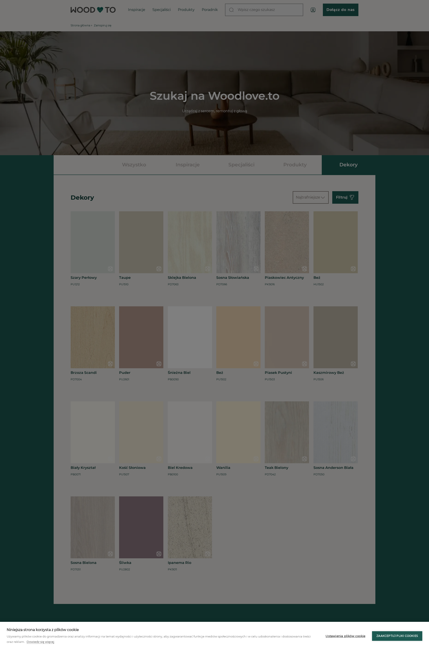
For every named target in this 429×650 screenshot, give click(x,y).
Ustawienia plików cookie (345, 636)
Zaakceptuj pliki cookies (397, 635)
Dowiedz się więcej (40, 642)
